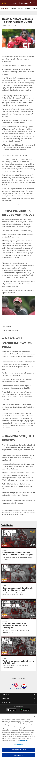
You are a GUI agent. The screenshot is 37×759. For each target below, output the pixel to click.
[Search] (30, 3)
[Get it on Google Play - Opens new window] (25, 710)
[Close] (34, 716)
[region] (18, 736)
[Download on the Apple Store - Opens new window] (11, 710)
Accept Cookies (18, 755)
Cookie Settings (18, 744)
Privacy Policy (23, 740)
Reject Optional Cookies (18, 749)
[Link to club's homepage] (4, 2)
